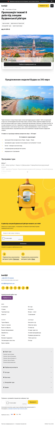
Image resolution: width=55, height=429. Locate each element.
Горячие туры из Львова (8, 360)
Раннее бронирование (7, 330)
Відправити (33, 402)
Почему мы (31, 327)
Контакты (30, 309)
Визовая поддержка (6, 338)
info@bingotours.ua (7, 283)
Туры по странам (6, 325)
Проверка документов (34, 335)
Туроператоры (5, 312)
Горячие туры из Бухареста (9, 358)
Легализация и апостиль (8, 340)
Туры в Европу (5, 322)
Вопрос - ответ (32, 312)
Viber (33, 259)
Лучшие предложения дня (9, 362)
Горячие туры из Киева (8, 354)
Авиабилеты (4, 332)
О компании (4, 306)
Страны (3, 309)
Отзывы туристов (33, 330)
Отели (3, 335)
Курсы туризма (5, 343)
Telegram (16, 259)
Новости (3, 314)
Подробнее (43, 1)
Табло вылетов (32, 338)
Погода (30, 340)
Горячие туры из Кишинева (9, 356)
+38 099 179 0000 (7, 278)
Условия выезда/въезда (34, 332)
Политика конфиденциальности (7, 423)
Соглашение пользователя (20, 423)
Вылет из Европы (6, 327)
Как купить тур (32, 322)
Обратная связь (32, 325)
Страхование (31, 314)
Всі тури (30, 306)
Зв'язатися (23, 243)
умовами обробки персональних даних (17, 408)
